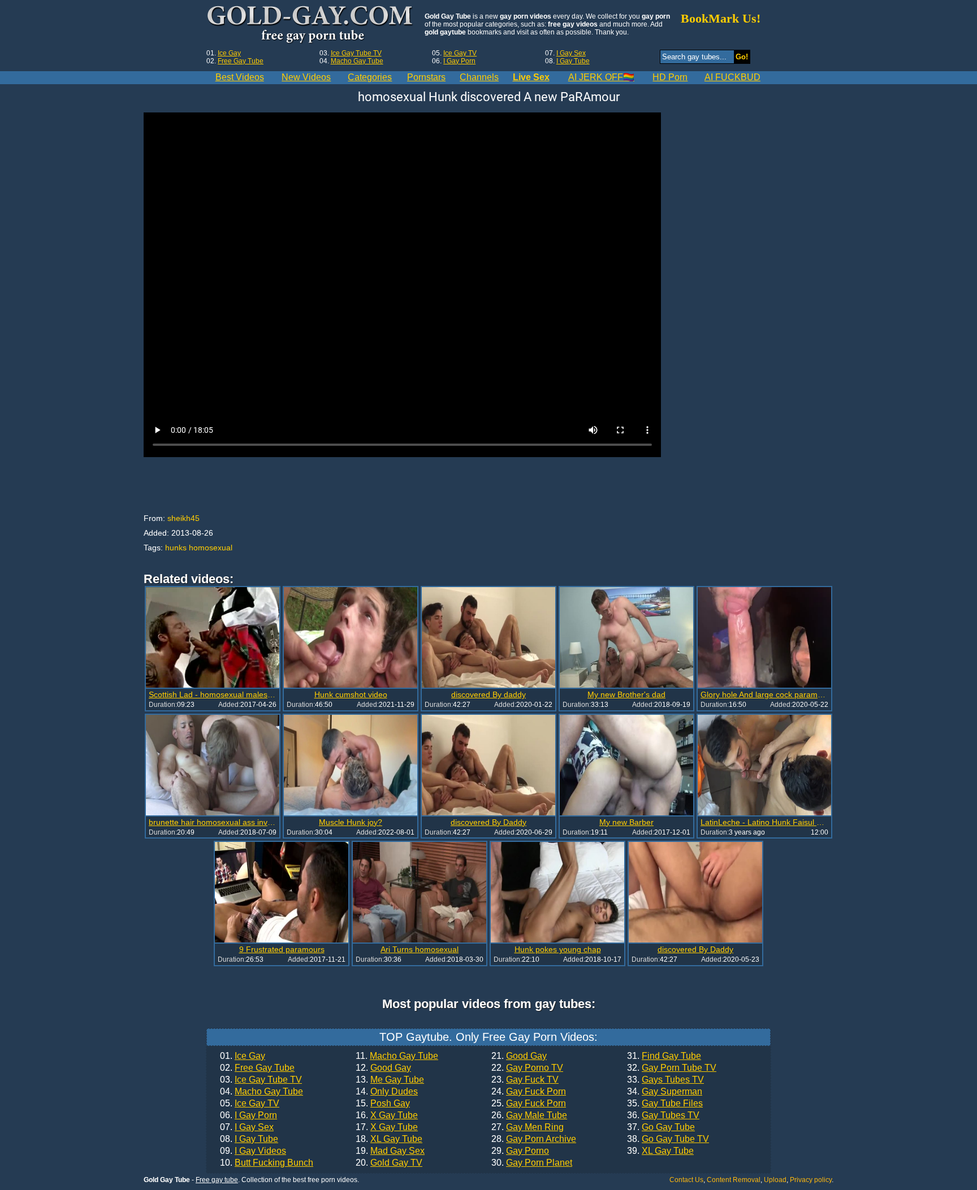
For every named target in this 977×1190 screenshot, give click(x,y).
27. (527, 1127)
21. (519, 1056)
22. (527, 1067)
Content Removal (733, 1180)
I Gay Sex (571, 53)
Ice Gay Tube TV (356, 53)
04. (261, 1091)
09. (253, 1151)
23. (525, 1079)
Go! (742, 57)
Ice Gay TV (460, 53)
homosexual (210, 547)
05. (249, 1103)
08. (249, 1139)
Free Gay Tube (240, 61)
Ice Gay (229, 53)
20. (389, 1162)
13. (390, 1079)
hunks (176, 547)
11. (397, 1056)
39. (660, 1151)
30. (531, 1162)
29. (520, 1151)
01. (242, 1056)
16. (387, 1115)
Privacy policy (811, 1180)
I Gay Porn (459, 61)
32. (671, 1067)
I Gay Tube (573, 61)
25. (528, 1103)
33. (665, 1079)
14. (387, 1091)
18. (389, 1139)
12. (383, 1067)
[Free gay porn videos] (311, 25)
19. (390, 1151)
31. (664, 1056)
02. (257, 1067)
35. (665, 1103)
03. (261, 1079)
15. (383, 1103)
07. (247, 1127)
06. (248, 1115)
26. (529, 1115)
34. (664, 1091)
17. (387, 1127)
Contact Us (686, 1180)
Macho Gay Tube (357, 61)
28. (533, 1139)
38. (668, 1139)
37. (661, 1127)
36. (663, 1115)
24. (528, 1091)
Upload (775, 1180)
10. (266, 1162)
